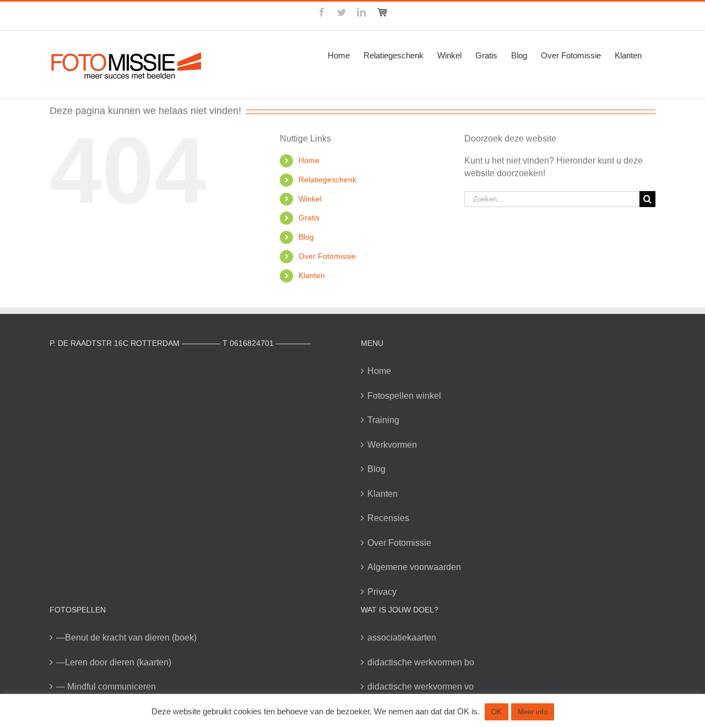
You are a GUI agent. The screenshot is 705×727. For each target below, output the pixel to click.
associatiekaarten (401, 637)
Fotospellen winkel (404, 395)
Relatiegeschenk (327, 179)
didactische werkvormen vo (420, 686)
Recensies (388, 518)
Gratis (309, 217)
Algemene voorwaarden (414, 567)
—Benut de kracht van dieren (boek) (126, 637)
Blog (306, 236)
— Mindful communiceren (106, 686)
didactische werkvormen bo (420, 662)
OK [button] (496, 712)
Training (383, 420)
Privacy (382, 591)
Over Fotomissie (327, 256)
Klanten (312, 275)
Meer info (532, 712)
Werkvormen (392, 444)
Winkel (310, 198)
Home (309, 160)
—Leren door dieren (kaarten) (113, 662)
